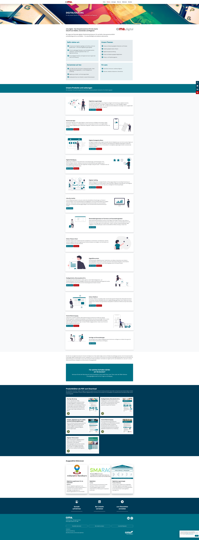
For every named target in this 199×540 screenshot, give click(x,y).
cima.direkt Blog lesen (122, 526)
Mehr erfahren (92, 109)
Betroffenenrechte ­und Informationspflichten (75, 532)
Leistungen (113, 2)
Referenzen (124, 2)
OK (196, 535)
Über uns (119, 2)
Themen (108, 2)
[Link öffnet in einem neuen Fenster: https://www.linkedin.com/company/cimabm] (128, 518)
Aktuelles (130, 2)
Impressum (68, 529)
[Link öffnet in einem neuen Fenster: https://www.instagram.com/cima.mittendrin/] (131, 518)
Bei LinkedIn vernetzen (99, 526)
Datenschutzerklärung (70, 531)
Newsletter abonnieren (76, 526)
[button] (82, 406)
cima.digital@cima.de (92, 376)
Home (104, 2)
